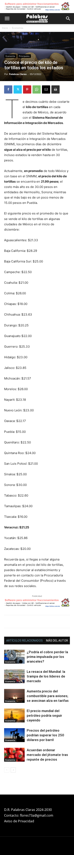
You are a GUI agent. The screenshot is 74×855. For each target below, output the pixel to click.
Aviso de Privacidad (19, 821)
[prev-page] (6, 769)
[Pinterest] (27, 89)
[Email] (46, 89)
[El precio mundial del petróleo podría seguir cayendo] (14, 716)
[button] (7, 18)
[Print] (55, 89)
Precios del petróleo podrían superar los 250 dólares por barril (45, 735)
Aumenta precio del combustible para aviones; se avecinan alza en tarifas (48, 696)
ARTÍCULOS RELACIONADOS (24, 640)
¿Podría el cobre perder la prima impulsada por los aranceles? (47, 656)
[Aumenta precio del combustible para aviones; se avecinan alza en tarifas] (14, 696)
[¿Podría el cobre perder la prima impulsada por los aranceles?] (14, 657)
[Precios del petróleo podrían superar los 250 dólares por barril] (14, 735)
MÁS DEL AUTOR (57, 640)
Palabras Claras (18, 74)
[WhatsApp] (36, 89)
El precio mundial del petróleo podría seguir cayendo (44, 715)
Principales (24, 56)
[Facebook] (8, 89)
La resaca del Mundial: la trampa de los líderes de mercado (46, 676)
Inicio (5, 28)
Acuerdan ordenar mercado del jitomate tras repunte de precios (47, 754)
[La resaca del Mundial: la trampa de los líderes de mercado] (14, 676)
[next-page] (13, 769)
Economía (17, 28)
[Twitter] (18, 89)
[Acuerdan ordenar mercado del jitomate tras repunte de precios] (14, 755)
